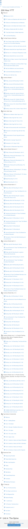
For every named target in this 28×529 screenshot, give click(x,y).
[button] (1, 1)
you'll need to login (19, 523)
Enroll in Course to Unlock (14, 525)
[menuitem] (1, 3)
